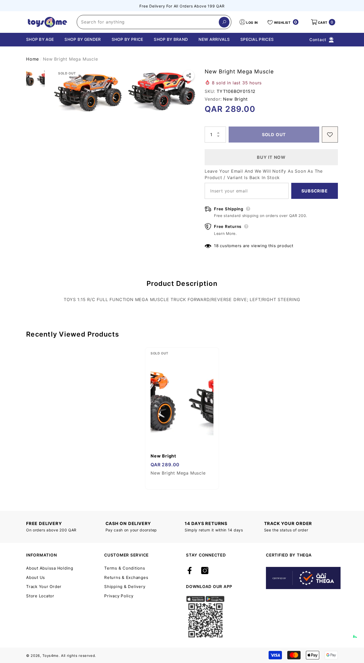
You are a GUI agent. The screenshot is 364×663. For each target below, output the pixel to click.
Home (32, 59)
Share (188, 75)
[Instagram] (204, 571)
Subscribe (314, 191)
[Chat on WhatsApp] (357, 631)
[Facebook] (189, 571)
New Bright (235, 99)
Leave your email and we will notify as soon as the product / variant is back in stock (264, 174)
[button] (323, 22)
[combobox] (148, 22)
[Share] (188, 75)
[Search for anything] (154, 22)
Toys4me (50, 655)
